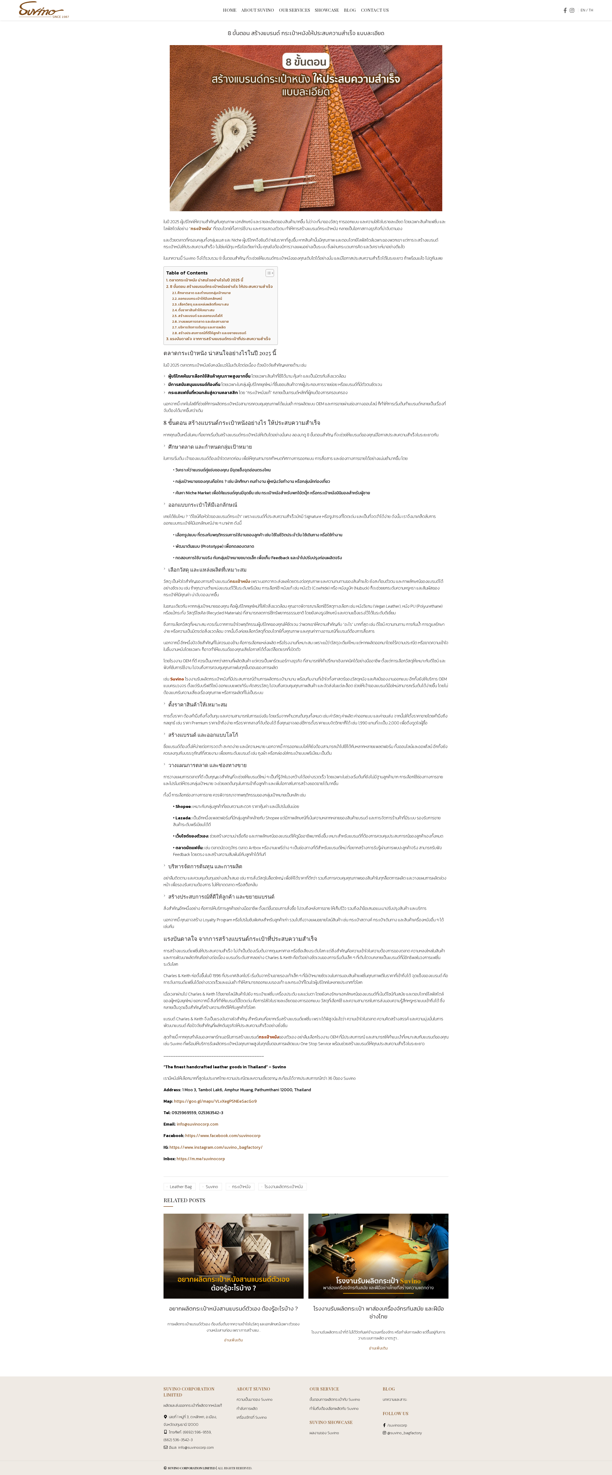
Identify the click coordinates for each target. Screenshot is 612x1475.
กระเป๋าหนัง (201, 229)
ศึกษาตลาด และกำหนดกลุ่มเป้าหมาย (204, 292)
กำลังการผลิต (247, 1408)
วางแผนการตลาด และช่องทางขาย (203, 321)
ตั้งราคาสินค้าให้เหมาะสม (196, 310)
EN (583, 10)
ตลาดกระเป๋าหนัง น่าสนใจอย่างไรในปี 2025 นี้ (206, 280)
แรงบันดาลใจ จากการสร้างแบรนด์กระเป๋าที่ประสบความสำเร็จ (220, 339)
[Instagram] (572, 10)
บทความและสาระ (395, 1399)
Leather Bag (181, 1186)
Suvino (212, 1186)
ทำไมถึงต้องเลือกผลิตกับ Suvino (334, 1408)
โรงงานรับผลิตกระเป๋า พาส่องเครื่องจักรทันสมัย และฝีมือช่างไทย (378, 1313)
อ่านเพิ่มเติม (233, 1340)
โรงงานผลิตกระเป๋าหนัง (284, 1186)
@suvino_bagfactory (404, 1433)
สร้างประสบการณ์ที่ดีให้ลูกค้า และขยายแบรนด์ (212, 333)
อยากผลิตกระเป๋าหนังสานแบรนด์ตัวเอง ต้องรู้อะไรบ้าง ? (233, 1309)
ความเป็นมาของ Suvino (255, 1399)
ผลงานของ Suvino (324, 1433)
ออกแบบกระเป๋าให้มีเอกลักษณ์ (200, 298)
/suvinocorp (397, 1425)
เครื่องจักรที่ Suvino (252, 1417)
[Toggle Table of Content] (267, 273)
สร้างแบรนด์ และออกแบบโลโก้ (200, 315)
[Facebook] (565, 10)
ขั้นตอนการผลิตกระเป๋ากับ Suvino (335, 1399)
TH (591, 10)
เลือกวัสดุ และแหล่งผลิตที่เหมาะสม (203, 304)
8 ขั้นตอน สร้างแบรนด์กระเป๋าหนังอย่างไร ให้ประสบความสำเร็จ (221, 286)
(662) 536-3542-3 (178, 1440)
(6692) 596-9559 (197, 1432)
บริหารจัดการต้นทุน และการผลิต (202, 327)
